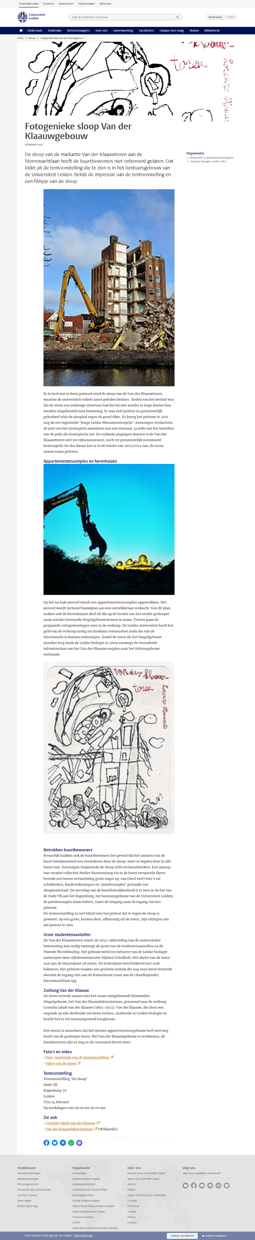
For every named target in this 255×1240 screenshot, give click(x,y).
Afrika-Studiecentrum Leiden (88, 1212)
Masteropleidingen (28, 1179)
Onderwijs (54, 30)
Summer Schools (27, 1195)
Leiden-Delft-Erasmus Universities (147, 1195)
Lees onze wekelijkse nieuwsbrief (201, 1173)
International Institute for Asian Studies (94, 1228)
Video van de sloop (61, 1063)
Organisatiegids (86, 3)
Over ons (101, 30)
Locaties (132, 1200)
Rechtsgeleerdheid (83, 1195)
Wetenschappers (78, 30)
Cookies (132, 1212)
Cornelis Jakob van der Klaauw (70, 1123)
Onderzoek (34, 30)
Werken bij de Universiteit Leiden (146, 1173)
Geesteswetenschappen (86, 1179)
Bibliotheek (105, 3)
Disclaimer (133, 1206)
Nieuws (32, 38)
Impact (132, 1189)
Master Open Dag (27, 1206)
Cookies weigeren (215, 1236)
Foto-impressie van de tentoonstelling (77, 1057)
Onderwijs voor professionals (34, 1189)
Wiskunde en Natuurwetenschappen (212, 158)
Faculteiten (146, 30)
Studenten (48, 3)
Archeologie (79, 1173)
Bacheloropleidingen (29, 1173)
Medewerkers (66, 3)
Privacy (132, 1217)
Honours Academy (83, 1217)
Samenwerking (123, 30)
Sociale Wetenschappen (86, 1200)
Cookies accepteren (182, 1236)
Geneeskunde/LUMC (84, 1184)
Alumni (194, 30)
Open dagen (24, 1200)
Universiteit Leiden (29, 3)
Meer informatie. (83, 1235)
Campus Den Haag (172, 30)
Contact (132, 1222)
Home (20, 38)
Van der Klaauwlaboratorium (69, 1129)
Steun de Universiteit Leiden (144, 1179)
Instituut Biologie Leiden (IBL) (208, 161)
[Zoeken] (177, 17)
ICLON (76, 1222)
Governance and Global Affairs (89, 1189)
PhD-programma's (27, 1184)
